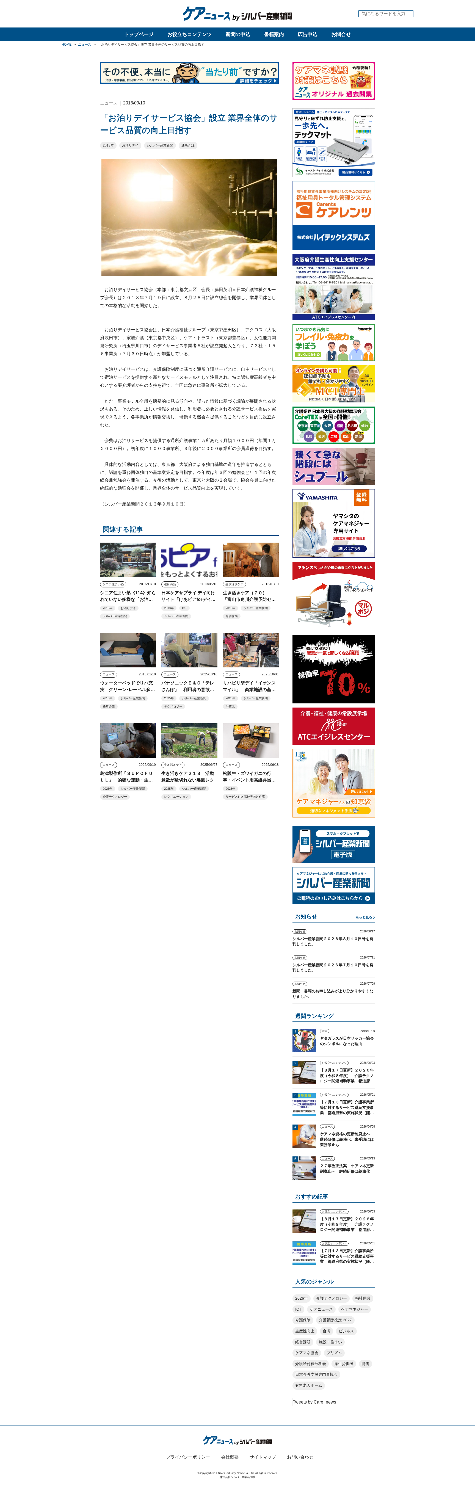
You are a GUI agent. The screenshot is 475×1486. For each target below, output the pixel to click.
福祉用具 (363, 1298)
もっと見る (364, 917)
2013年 (108, 145)
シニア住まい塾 (113, 584)
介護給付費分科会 (310, 1363)
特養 (365, 1363)
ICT (184, 608)
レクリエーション (176, 796)
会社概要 (230, 1457)
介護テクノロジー (115, 796)
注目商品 (170, 584)
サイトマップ (263, 1457)
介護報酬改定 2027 (335, 1320)
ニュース (109, 674)
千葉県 (230, 706)
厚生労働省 (344, 1363)
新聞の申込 (238, 34)
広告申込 (307, 34)
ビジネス (346, 1331)
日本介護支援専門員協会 (316, 1374)
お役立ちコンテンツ (189, 34)
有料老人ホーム (308, 1385)
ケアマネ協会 (306, 1352)
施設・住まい (330, 1342)
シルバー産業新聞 (160, 145)
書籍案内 (274, 34)
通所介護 (188, 145)
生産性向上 (304, 1331)
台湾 (326, 1331)
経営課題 (303, 1342)
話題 (324, 1030)
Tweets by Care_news (314, 1402)
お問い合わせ (300, 1457)
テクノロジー (173, 706)
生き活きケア (234, 584)
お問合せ (341, 34)
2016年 (107, 608)
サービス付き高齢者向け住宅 (245, 796)
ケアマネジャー (354, 1309)
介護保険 (232, 616)
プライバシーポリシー (188, 1457)
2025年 (169, 698)
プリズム (334, 1352)
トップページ (139, 34)
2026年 (301, 1298)
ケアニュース (321, 1309)
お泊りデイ (130, 145)
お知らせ (299, 931)
